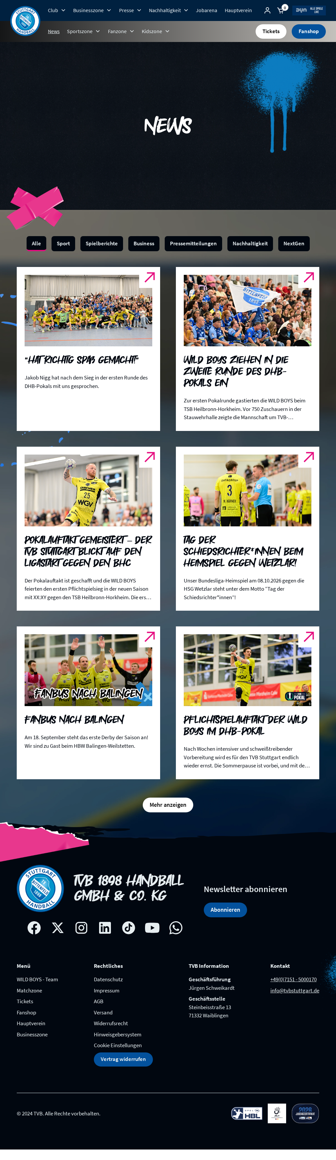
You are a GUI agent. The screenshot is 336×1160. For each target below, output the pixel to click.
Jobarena (206, 10)
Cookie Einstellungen (118, 1045)
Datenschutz (108, 979)
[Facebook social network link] (34, 928)
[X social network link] (58, 928)
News (54, 31)
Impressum (106, 990)
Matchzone (29, 990)
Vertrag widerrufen (123, 1059)
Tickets (271, 31)
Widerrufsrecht (111, 1023)
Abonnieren (225, 909)
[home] (25, 21)
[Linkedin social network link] (105, 928)
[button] (57, 10)
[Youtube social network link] (152, 928)
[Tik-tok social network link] (128, 928)
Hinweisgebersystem (117, 1034)
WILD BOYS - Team (37, 979)
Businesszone (32, 1034)
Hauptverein (238, 10)
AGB (98, 1001)
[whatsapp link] (176, 928)
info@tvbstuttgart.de (294, 990)
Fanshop (309, 31)
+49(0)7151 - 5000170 (293, 979)
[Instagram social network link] (81, 928)
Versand (103, 1012)
